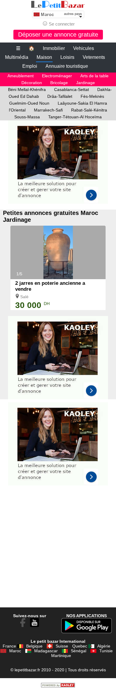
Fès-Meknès (92, 96)
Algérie (103, 646)
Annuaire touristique (67, 66)
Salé (24, 296)
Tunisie (106, 650)
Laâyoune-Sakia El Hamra (82, 103)
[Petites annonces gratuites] (58, 4)
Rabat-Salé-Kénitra (89, 110)
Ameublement (20, 75)
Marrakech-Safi (48, 110)
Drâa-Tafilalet (59, 96)
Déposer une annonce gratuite (58, 34)
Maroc (15, 650)
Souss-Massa (27, 116)
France (9, 646)
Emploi (29, 66)
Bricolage (59, 82)
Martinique (61, 655)
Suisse (62, 646)
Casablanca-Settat (71, 89)
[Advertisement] (58, 165)
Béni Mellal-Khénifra (27, 89)
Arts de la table (94, 75)
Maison (44, 57)
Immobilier (54, 48)
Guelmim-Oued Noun (29, 103)
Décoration (31, 82)
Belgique (34, 646)
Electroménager (57, 75)
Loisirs (67, 57)
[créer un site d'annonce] (58, 685)
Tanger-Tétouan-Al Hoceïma (75, 116)
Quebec (79, 646)
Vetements (94, 57)
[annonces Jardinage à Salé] (58, 277)
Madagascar (46, 650)
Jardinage (85, 82)
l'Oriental (17, 110)
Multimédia (16, 57)
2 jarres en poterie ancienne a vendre (50, 286)
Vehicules (83, 48)
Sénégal (78, 650)
